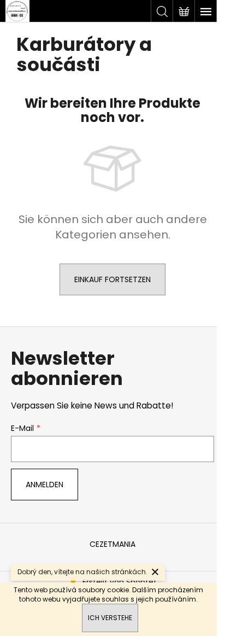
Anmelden (44, 484)
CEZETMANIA (112, 544)
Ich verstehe (110, 617)
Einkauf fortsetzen (112, 279)
